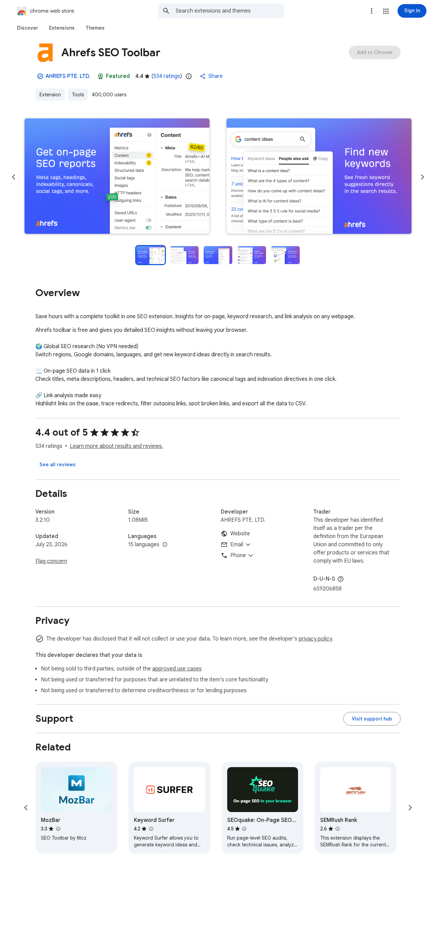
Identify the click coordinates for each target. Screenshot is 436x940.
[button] (386, 11)
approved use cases (177, 668)
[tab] (28, 28)
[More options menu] (371, 11)
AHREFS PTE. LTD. (68, 76)
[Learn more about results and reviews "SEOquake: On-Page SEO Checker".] (244, 829)
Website (240, 533)
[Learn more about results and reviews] (340, 578)
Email (236, 544)
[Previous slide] (13, 177)
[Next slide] (422, 177)
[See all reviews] (57, 464)
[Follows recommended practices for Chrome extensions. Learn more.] (100, 76)
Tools (78, 95)
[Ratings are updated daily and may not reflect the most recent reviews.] (189, 76)
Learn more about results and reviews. (116, 446)
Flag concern (51, 561)
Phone (238, 555)
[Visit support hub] (372, 719)
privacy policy (315, 638)
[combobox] (230, 11)
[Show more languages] (165, 545)
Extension (50, 95)
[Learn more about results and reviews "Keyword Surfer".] (151, 829)
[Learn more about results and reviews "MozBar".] (58, 829)
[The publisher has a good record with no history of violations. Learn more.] (40, 76)
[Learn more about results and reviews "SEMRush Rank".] (337, 829)
